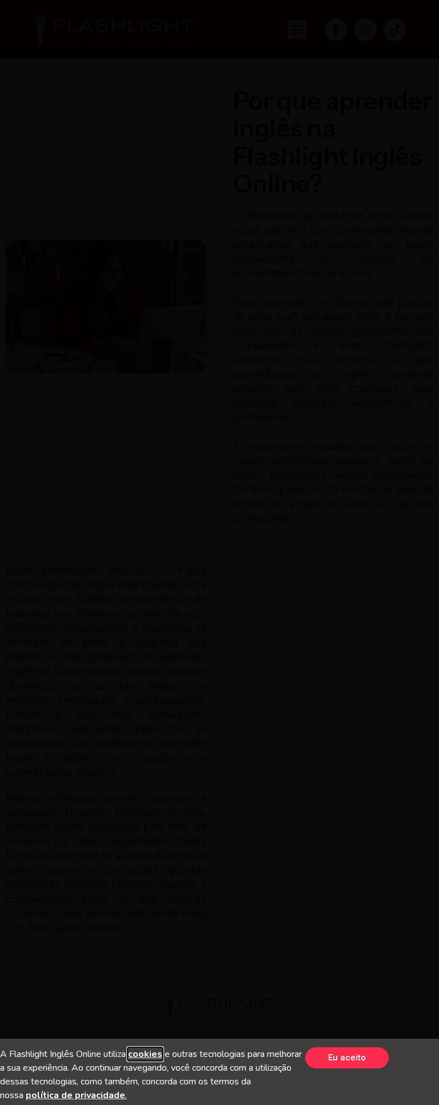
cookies (145, 1054)
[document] (219, 552)
